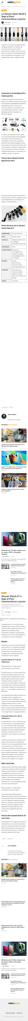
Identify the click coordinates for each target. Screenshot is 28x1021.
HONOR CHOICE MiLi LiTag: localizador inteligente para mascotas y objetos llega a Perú (12, 927)
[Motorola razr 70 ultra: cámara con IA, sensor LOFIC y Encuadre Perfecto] (14, 539)
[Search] (26, 2)
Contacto (19, 1013)
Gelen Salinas (8, 22)
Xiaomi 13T (19, 202)
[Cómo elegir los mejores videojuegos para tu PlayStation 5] (5, 573)
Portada (3, 6)
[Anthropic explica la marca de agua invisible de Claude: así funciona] (5, 581)
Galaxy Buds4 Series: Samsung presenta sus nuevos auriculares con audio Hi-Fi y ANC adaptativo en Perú (13, 903)
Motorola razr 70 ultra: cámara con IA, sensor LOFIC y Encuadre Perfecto (13, 552)
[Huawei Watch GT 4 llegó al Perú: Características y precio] (14, 620)
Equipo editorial (10, 1013)
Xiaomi (11, 407)
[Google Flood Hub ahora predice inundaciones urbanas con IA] (5, 566)
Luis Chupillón (8, 612)
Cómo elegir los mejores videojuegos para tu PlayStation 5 (18, 572)
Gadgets (8, 6)
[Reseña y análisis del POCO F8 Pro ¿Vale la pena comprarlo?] (14, 480)
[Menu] (2, 2)
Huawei (7, 689)
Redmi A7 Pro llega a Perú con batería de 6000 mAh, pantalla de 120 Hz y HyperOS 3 (13, 467)
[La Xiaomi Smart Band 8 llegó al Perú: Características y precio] (14, 40)
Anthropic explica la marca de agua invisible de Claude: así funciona (18, 580)
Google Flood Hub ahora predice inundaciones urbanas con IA (18, 565)
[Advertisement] (14, 75)
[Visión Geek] (14, 2)
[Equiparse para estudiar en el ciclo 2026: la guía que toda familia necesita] (14, 435)
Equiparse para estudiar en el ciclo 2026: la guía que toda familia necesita (12, 445)
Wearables (5, 407)
